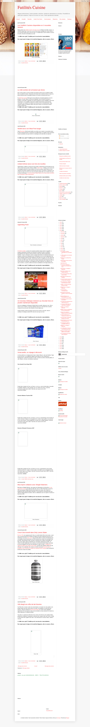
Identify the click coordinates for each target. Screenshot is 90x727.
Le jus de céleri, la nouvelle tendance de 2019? (65, 318)
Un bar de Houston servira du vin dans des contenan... (66, 280)
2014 (61, 343)
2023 (61, 223)
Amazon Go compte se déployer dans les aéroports (66, 313)
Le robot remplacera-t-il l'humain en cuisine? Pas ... (66, 315)
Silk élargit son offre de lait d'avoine (30, 604)
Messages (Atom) (26, 668)
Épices (60, 190)
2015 (61, 341)
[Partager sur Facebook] (43, 61)
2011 (61, 348)
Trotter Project (40, 167)
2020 (61, 228)
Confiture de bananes (63, 171)
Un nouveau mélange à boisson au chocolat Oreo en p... (65, 265)
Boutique (70, 19)
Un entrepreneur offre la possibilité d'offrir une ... (65, 323)
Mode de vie (61, 197)
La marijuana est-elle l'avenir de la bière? (66, 299)
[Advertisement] (36, 75)
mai (61, 243)
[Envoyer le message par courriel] (37, 121)
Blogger (67, 717)
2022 (61, 225)
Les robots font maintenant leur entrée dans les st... (66, 302)
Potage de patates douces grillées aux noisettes (65, 331)
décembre (63, 231)
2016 (61, 340)
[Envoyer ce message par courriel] (39, 61)
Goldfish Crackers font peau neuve (32, 29)
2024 (61, 222)
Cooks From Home (38, 19)
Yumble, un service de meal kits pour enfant (65, 285)
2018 (61, 337)
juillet (62, 240)
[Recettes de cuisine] (62, 394)
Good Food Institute (35, 609)
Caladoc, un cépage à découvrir (64, 307)
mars (62, 246)
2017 (61, 338)
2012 (61, 346)
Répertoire (55, 19)
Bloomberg (22, 131)
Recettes (30, 19)
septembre (63, 236)
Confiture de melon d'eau (64, 177)
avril (61, 245)
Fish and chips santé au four (64, 161)
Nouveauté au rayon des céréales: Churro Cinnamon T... (66, 293)
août (62, 238)
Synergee (59, 717)
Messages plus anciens (49, 666)
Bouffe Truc (61, 187)
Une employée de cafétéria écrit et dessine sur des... (65, 282)
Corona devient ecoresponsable (64, 290)
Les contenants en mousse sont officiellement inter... (65, 329)
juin (61, 241)
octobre (62, 235)
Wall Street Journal (23, 97)
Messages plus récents (22, 666)
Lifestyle (61, 195)
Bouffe (60, 186)
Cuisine (59, 368)
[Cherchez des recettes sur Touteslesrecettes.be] (63, 381)
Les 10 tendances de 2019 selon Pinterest (65, 334)
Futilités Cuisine (31, 7)
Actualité (24, 19)
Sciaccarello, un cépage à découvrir (30, 352)
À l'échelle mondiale (22, 251)
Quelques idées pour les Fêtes (65, 175)
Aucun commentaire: (32, 121)
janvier (62, 250)
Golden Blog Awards (63, 149)
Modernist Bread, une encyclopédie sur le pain (65, 297)
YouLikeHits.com (49, 710)
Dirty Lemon (29, 537)
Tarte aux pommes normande (65, 173)
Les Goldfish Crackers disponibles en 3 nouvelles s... (66, 252)
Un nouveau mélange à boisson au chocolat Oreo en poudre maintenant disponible (35, 302)
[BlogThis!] (41, 61)
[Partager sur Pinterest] (45, 61)
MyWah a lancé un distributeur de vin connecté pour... (66, 310)
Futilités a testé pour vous (64, 193)
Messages (62, 136)
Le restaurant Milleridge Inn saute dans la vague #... (65, 305)
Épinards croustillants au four (65, 156)
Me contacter (62, 19)
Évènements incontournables (65, 192)
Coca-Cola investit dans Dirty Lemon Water (32, 532)
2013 (61, 345)
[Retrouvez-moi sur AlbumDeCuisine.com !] (58, 363)
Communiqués (47, 19)
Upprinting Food (23, 225)
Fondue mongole (62, 163)
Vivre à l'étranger (62, 199)
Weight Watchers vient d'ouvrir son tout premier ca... (66, 321)
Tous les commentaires (64, 138)
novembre (63, 233)
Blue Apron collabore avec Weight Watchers (32, 485)
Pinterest (61, 143)
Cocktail (61, 189)
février (62, 248)
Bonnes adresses (62, 184)
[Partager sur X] (42, 61)
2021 (61, 227)
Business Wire (20, 535)
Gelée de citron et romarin (64, 165)
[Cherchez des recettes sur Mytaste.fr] (63, 389)
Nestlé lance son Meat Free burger (29, 128)
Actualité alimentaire (24, 62)
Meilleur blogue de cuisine (64, 150)
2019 (61, 230)
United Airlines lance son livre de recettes (32, 164)
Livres (60, 196)
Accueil (18, 19)
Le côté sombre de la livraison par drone (31, 90)
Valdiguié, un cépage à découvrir (64, 326)
